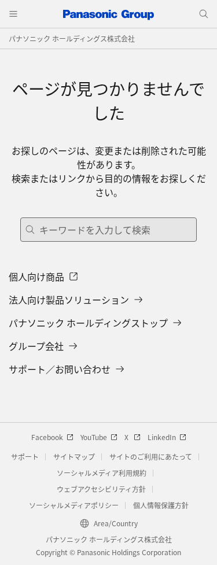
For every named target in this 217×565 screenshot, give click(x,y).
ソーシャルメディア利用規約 (101, 473)
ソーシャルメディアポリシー (74, 505)
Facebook (47, 437)
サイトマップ (74, 456)
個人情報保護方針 (161, 505)
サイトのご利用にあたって (150, 456)
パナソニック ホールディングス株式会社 (72, 38)
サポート (25, 456)
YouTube (93, 437)
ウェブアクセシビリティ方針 (101, 489)
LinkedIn (162, 437)
